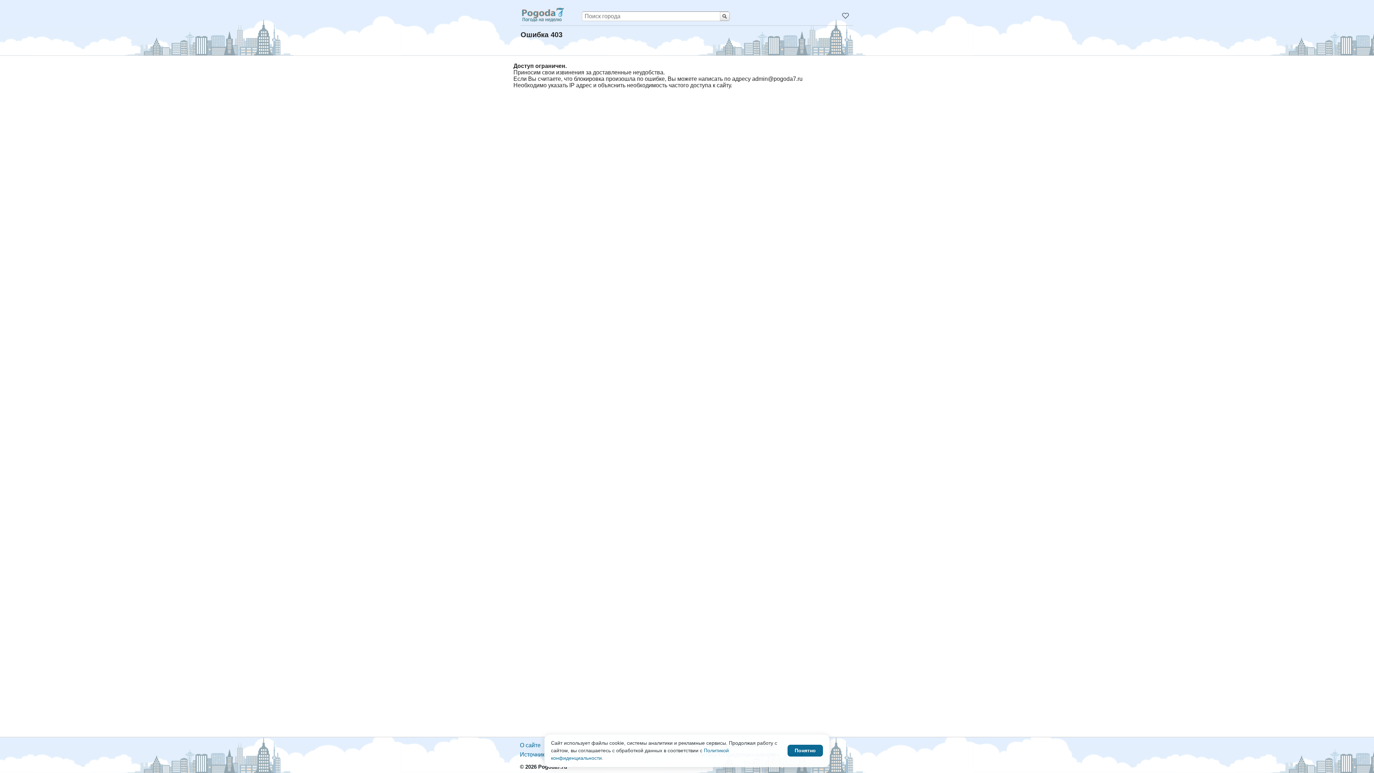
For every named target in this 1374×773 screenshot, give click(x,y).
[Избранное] (845, 16)
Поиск (725, 16)
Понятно (805, 750)
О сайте (530, 745)
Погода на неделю (542, 15)
